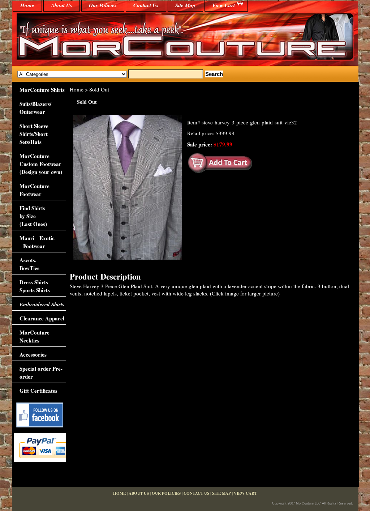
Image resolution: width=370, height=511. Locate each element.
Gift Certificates (38, 391)
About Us (61, 5)
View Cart (223, 5)
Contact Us (146, 5)
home (27, 5)
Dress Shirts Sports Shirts (35, 286)
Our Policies (103, 5)
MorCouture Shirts (42, 90)
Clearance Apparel (42, 318)
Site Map (185, 5)
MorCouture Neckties (35, 336)
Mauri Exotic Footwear (37, 242)
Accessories (33, 354)
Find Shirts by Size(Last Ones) (33, 216)
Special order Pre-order (41, 372)
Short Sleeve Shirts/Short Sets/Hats (34, 134)
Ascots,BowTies (29, 264)
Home (76, 89)
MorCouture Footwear (35, 190)
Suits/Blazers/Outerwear (35, 108)
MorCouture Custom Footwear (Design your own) (41, 164)
